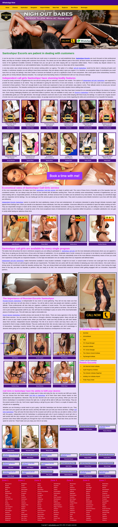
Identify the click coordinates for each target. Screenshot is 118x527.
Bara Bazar (74, 7)
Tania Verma (88, 160)
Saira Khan (15, 357)
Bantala (88, 495)
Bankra (88, 493)
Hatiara (88, 514)
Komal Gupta (39, 357)
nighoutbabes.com (53, 525)
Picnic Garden (105, 495)
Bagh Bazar (41, 516)
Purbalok (104, 499)
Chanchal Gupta (68, 459)
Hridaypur (88, 516)
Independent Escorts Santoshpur (12, 202)
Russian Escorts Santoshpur (12, 301)
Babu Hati (56, 7)
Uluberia (104, 520)
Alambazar (8, 516)
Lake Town (8, 508)
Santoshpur (40, 489)
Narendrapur (73, 495)
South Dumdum (42, 510)
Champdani (89, 503)
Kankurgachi (57, 493)
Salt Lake (40, 487)
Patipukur (72, 510)
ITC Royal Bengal (88, 343)
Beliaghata (24, 483)
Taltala (55, 495)
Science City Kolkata (43, 491)
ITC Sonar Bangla (89, 350)
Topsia (71, 485)
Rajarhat (7, 512)
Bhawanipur (73, 483)
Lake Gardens (8, 506)
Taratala (104, 514)
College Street (73, 503)
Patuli (71, 514)
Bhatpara (7, 491)
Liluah (22, 512)
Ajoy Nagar (89, 487)
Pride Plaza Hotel (88, 380)
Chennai (15, 7)
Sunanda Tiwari (30, 450)
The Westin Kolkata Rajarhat (92, 373)
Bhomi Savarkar (88, 476)
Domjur (72, 504)
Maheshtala (24, 514)
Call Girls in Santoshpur (37, 395)
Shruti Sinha (10, 450)
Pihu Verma (49, 474)
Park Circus (40, 512)
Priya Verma (64, 357)
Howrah (23, 501)
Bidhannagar (8, 493)
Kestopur (7, 504)
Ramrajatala (105, 501)
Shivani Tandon (88, 429)
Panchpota (105, 491)
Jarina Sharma (49, 459)
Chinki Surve (107, 476)
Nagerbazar (73, 489)
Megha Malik (87, 457)
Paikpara (72, 508)
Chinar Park (57, 518)
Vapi (84, 339)
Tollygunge (40, 499)
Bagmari (88, 491)
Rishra (39, 485)
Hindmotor (8, 497)
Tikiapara (104, 518)
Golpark (88, 483)
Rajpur (39, 483)
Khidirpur (72, 506)
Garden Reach (41, 518)
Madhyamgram (57, 504)
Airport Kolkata (45, 7)
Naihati (104, 487)
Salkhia (55, 487)
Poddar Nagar (105, 497)
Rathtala (104, 503)
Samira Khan (30, 160)
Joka (6, 501)
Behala (7, 485)
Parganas (104, 493)
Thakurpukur (57, 503)
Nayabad (56, 485)
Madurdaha (105, 483)
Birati (55, 520)
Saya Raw (49, 467)
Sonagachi (40, 495)
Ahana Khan (88, 466)
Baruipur (88, 497)
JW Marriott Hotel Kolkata (91, 366)
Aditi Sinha (69, 466)
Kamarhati (88, 520)
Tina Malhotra (11, 459)
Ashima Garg (15, 386)
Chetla (23, 485)
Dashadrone (89, 506)
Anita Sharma (39, 386)
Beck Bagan (73, 499)
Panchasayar (105, 489)
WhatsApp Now (8, 3)
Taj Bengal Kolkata (89, 356)
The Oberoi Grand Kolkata (91, 353)
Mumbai (85, 333)
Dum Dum (23, 491)
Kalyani (23, 508)
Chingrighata (73, 520)
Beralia (88, 499)
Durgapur (23, 493)
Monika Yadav (11, 127)
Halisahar (40, 508)
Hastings (40, 520)
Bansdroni (56, 512)
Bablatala (88, 489)
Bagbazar (65, 7)
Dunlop (39, 506)
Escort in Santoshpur (81, 92)
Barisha (39, 504)
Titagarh (40, 497)
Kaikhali (72, 491)
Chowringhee (57, 491)
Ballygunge (8, 518)
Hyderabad (24, 7)
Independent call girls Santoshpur (13, 261)
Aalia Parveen (15, 244)
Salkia (103, 504)
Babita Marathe (69, 474)
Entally (23, 495)
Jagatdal (88, 518)
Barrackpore (8, 483)
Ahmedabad (87, 336)
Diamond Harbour (90, 508)
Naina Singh (107, 466)
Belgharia (7, 487)
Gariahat (23, 497)
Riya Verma (49, 127)
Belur (6, 489)
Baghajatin (72, 493)
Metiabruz (104, 485)
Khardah (88, 485)
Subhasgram (105, 510)
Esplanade (89, 510)
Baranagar (84, 7)
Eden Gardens (57, 497)
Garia (6, 495)
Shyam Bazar (41, 514)
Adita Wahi (69, 429)
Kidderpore (24, 510)
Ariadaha (72, 497)
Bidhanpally (89, 501)
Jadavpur (23, 503)
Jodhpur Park (24, 504)
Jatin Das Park (9, 499)
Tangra (55, 489)
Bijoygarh (72, 501)
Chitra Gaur (64, 386)
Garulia (88, 512)
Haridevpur (24, 499)
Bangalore (34, 7)
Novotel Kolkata (88, 346)
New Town (24, 518)
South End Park (106, 508)
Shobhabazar (57, 499)
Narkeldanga (57, 483)
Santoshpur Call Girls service (45, 190)
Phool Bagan (8, 510)
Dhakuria (72, 487)
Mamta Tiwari (30, 127)
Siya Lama (30, 476)
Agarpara (40, 501)
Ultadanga (72, 512)
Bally (71, 516)
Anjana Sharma (107, 430)
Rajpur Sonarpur (58, 506)
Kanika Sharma (102, 244)
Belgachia (7, 520)
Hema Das (68, 127)
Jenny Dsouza (88, 127)
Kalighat (23, 506)
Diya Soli (10, 467)
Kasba (6, 503)
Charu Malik (44, 244)
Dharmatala (24, 489)
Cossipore (23, 487)
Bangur (72, 518)
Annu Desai (30, 457)
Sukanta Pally (105, 512)
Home (7, 7)
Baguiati (56, 501)
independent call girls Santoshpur (94, 80)
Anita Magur (30, 467)
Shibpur (104, 506)
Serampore (8, 514)
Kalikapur (56, 514)
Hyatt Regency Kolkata (90, 370)
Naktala (56, 516)
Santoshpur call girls (68, 251)
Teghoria (104, 516)
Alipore (39, 503)
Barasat (56, 510)
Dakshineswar (89, 504)
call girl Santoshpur (80, 68)
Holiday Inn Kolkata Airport (91, 376)
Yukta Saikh (107, 160)
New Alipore (24, 516)
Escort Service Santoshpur (11, 315)
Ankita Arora (73, 244)
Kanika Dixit (68, 160)
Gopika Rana (107, 457)
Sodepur (56, 508)
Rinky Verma (49, 450)
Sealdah (40, 493)
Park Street (24, 520)
